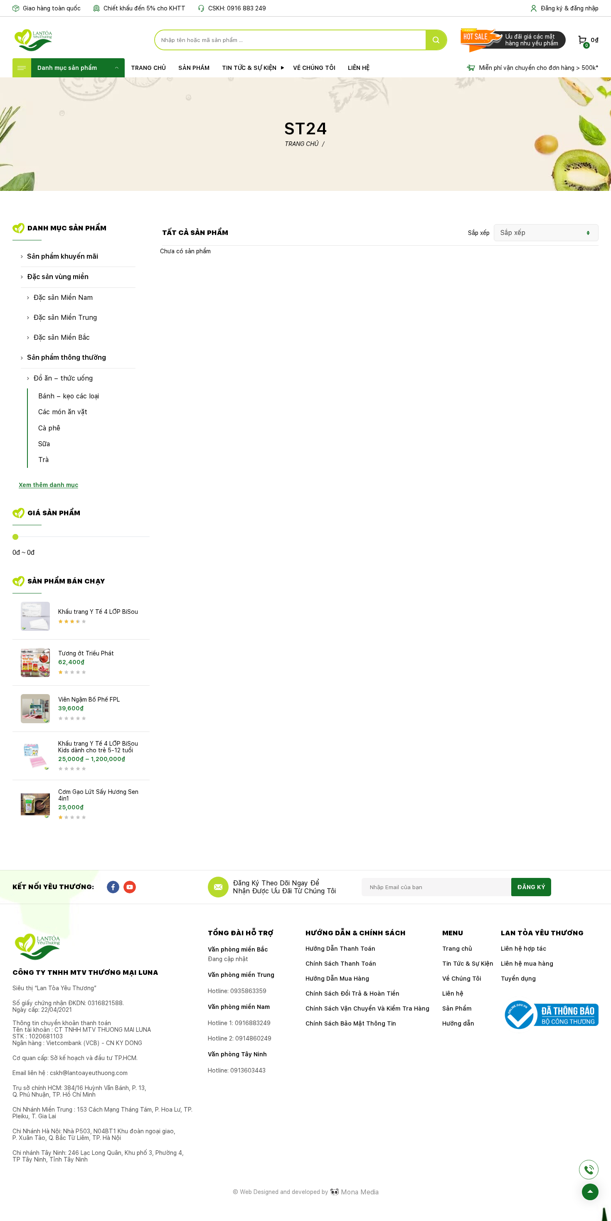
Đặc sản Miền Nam (63, 298)
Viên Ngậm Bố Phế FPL (89, 699)
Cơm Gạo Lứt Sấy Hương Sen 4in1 (98, 795)
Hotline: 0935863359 (237, 991)
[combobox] (546, 232)
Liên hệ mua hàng (527, 963)
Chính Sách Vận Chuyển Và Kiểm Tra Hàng (367, 1008)
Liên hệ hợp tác (523, 948)
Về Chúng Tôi (314, 67)
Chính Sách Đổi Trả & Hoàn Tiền (352, 993)
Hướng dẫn (458, 1023)
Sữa (44, 444)
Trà (43, 460)
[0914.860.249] (589, 1169)
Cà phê (49, 428)
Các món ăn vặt (62, 412)
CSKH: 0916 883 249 (237, 8)
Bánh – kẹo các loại (68, 396)
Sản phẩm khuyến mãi (62, 256)
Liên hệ (359, 67)
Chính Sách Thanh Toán (341, 963)
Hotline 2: (239, 1038)
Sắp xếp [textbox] (512, 233)
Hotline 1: (239, 1023)
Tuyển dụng (518, 978)
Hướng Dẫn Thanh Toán (340, 948)
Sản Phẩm (193, 67)
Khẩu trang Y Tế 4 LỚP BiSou (98, 611)
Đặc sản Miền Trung (65, 317)
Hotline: (237, 1070)
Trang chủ (148, 67)
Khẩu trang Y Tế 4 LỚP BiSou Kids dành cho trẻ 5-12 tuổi (98, 747)
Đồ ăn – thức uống (63, 378)
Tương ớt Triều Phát (86, 653)
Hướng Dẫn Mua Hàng (337, 978)
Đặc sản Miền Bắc (61, 337)
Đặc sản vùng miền (58, 277)
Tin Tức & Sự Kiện (249, 67)
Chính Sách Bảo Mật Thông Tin (351, 1023)
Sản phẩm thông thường (66, 357)
